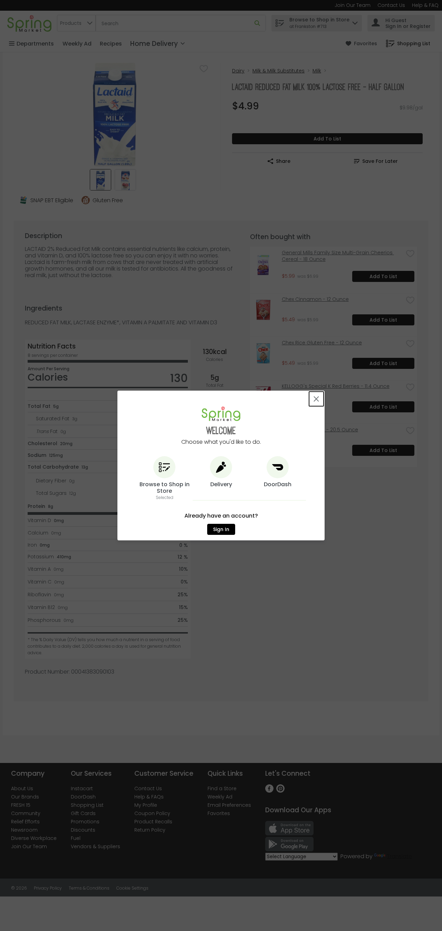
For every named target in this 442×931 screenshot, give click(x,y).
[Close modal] (316, 399)
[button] (164, 478)
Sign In (221, 529)
